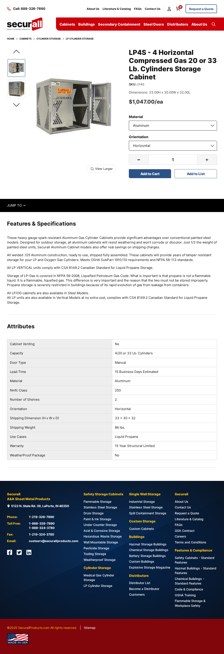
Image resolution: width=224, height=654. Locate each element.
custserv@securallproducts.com (53, 541)
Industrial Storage (142, 501)
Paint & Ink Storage (97, 519)
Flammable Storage (97, 501)
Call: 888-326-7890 (29, 9)
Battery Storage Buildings (147, 556)
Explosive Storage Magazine (149, 567)
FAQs (138, 8)
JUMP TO (16, 205)
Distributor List (139, 583)
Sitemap (90, 628)
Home (10, 38)
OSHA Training (185, 595)
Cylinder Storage (49, 38)
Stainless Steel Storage (100, 507)
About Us (93, 8)
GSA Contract (184, 530)
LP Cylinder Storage (80, 38)
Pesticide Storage (96, 548)
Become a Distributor (144, 589)
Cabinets (25, 38)
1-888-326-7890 (42, 523)
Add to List (196, 174)
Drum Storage (93, 513)
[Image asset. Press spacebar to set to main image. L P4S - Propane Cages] (16, 89)
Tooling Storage (95, 554)
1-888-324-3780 (42, 528)
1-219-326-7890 (41, 517)
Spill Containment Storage (147, 513)
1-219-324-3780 (41, 534)
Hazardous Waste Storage (103, 536)
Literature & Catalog (117, 8)
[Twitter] (19, 552)
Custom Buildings (141, 561)
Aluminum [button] (141, 125)
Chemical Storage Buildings (148, 550)
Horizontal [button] (141, 145)
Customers (137, 594)
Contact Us (152, 8)
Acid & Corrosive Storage (102, 530)
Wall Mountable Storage (101, 542)
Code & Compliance (189, 589)
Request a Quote (201, 9)
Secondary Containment (119, 24)
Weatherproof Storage (100, 560)
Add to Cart (149, 174)
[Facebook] (9, 552)
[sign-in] (170, 9)
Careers (180, 536)
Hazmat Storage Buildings (147, 544)
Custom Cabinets (141, 529)
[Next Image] (16, 105)
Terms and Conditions (190, 542)
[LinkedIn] (29, 552)
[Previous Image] (16, 51)
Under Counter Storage (100, 525)
